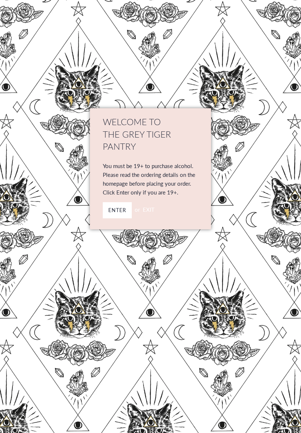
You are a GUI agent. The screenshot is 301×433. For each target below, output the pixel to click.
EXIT (149, 209)
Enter (117, 210)
